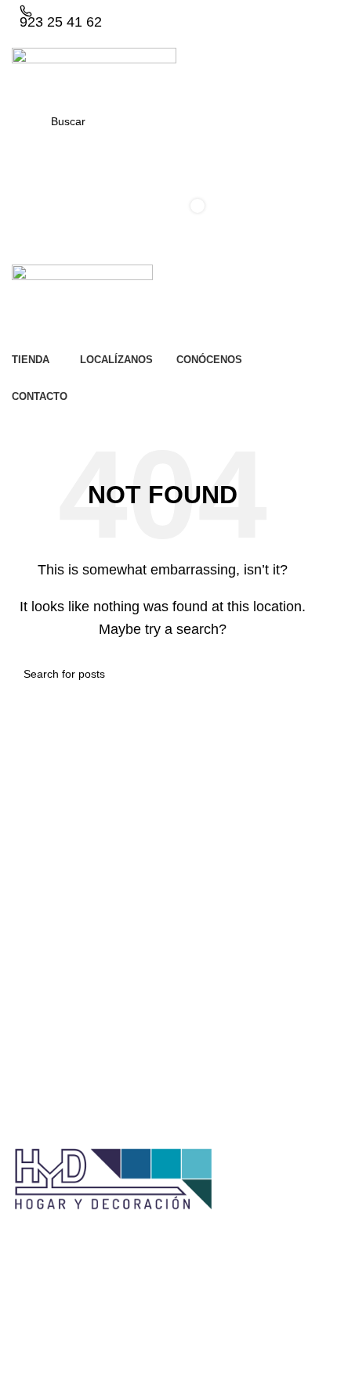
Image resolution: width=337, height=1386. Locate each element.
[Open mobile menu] (162, 249)
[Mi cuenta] (162, 186)
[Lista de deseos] (162, 155)
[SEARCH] (295, 674)
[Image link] (114, 1179)
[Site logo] (94, 74)
